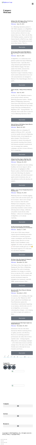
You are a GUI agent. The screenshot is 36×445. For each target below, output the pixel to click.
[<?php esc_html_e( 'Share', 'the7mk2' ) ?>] (3, 439)
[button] (32, 3)
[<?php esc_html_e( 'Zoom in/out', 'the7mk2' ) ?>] (6, 439)
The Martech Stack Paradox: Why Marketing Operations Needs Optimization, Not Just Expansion (21, 227)
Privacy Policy (6, 434)
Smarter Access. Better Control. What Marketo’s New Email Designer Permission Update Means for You (21, 52)
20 (24, 357)
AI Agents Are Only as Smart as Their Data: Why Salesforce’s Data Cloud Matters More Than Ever (21, 160)
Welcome (13, 24)
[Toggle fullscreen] (4, 442)
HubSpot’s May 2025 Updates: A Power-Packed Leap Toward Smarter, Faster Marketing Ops (22, 22)
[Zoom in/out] (6, 442)
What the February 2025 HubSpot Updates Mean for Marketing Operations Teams (22, 125)
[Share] (3, 442)
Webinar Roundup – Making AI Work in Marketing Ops (21, 90)
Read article (22, 47)
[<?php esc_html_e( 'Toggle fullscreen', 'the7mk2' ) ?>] (4, 439)
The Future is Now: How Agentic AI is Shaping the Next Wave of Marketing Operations (21, 260)
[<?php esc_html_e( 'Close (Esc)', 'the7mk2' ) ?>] (1, 439)
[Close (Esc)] (1, 442)
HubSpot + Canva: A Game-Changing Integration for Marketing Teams (22, 190)
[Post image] (6, 33)
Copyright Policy (15, 434)
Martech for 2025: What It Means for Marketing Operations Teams (21, 291)
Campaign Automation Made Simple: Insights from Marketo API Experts (21, 323)
